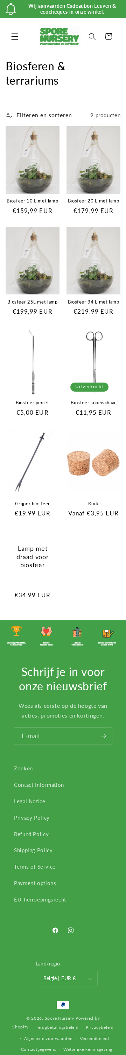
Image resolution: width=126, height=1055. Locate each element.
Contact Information (39, 785)
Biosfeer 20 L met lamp (93, 201)
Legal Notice (30, 801)
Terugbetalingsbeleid (57, 1027)
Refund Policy (31, 834)
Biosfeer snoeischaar (93, 402)
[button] (15, 36)
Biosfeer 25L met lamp (32, 302)
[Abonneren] (104, 735)
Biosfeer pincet (32, 402)
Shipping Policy (33, 850)
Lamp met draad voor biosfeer (32, 556)
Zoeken (23, 768)
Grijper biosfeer (32, 503)
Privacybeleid (100, 1027)
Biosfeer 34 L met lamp (93, 302)
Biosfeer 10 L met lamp (32, 201)
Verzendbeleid (94, 1038)
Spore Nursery (60, 1018)
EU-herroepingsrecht (40, 899)
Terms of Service (35, 866)
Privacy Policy (32, 817)
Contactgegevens (38, 1049)
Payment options (35, 883)
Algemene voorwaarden (48, 1038)
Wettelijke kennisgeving (87, 1049)
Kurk (93, 503)
